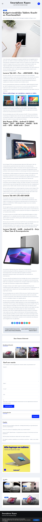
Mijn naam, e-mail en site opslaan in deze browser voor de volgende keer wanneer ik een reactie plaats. (20, 402)
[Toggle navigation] (2, 3)
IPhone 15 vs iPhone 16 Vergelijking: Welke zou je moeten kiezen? (16, 429)
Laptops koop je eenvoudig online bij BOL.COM (33, 102)
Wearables (7, 483)
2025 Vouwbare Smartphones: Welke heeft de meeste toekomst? (16, 436)
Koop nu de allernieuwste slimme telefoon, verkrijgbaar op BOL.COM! (21, 101)
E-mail (5, 388)
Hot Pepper (30, 18)
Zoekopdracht (7, 412)
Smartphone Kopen (20, 3)
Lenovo (34, 18)
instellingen (6, 520)
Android (25, 498)
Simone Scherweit (8, 18)
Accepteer (36, 519)
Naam (4, 383)
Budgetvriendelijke (24, 18)
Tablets (5, 10)
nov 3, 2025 (6, 355)
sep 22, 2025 (19, 355)
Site (4, 394)
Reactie (5, 367)
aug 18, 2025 (31, 355)
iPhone (24, 486)
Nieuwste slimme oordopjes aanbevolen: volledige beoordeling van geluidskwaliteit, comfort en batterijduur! (11, 488)
